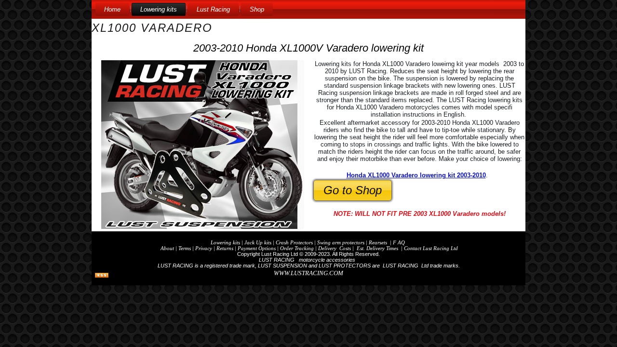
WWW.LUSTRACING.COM (308, 273)
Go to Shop (352, 190)
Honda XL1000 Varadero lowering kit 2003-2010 (416, 175)
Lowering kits (158, 9)
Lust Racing (213, 9)
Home (112, 9)
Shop (257, 9)
